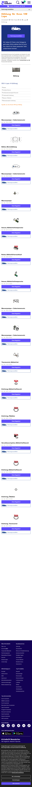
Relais (4, 87)
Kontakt (3, 671)
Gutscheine (19, 664)
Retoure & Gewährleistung (22, 650)
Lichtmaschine (19, 680)
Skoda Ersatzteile (5, 716)
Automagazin (19, 657)
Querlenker (18, 686)
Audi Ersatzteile (5, 698)
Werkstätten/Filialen (6, 655)
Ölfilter (17, 684)
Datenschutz (4, 673)
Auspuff (18, 671)
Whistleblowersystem (6, 680)
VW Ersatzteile (4, 718)
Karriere (3, 657)
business (4, 648)
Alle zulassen (16, 783)
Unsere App (4, 661)
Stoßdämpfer (19, 689)
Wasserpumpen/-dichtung (9, 100)
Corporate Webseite (6, 650)
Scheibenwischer (20, 691)
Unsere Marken (19, 659)
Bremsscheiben (19, 678)
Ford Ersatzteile (5, 703)
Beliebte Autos (19, 661)
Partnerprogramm (5, 653)
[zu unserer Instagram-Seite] (13, 725)
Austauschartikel (20, 653)
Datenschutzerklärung (18, 772)
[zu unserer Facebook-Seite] (3, 725)
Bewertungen (4, 659)
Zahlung (18, 646)
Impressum (4, 678)
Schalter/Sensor (7, 90)
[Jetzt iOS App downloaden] (6, 733)
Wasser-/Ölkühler (7, 98)
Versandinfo (19, 648)
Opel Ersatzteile (5, 707)
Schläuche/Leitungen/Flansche (10, 92)
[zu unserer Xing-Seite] (18, 725)
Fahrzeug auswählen (16, 36)
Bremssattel (19, 675)
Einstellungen (16, 780)
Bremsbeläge (19, 673)
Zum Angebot (16, 125)
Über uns (3, 646)
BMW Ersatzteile (5, 700)
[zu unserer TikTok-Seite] (29, 725)
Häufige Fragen (19, 655)
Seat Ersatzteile (5, 714)
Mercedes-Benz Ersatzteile (7, 705)
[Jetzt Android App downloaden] (18, 733)
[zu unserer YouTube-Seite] (8, 725)
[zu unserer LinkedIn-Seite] (23, 725)
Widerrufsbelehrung (6, 684)
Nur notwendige (16, 776)
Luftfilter (18, 682)
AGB (2, 675)
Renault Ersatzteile (6, 711)
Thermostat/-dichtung (8, 95)
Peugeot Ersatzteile (6, 709)
